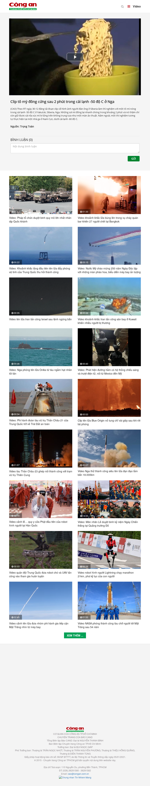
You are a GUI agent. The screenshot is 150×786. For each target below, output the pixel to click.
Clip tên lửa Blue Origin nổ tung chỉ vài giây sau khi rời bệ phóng (109, 422)
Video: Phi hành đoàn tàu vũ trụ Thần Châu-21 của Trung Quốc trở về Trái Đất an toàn (38, 422)
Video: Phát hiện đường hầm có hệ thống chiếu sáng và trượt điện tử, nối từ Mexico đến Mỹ (108, 371)
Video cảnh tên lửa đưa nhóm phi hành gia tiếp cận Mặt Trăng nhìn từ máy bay (38, 625)
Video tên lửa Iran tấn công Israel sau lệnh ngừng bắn (40, 319)
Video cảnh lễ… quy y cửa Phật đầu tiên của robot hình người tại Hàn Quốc (38, 523)
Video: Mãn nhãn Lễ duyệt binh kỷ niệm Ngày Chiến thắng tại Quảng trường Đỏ (108, 523)
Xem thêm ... (75, 635)
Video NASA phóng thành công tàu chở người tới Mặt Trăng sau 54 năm (108, 625)
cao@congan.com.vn (78, 773)
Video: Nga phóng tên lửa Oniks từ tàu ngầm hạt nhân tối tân (40, 371)
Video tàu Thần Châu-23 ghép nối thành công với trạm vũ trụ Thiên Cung (40, 473)
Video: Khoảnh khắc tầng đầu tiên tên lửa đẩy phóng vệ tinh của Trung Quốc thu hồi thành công (39, 270)
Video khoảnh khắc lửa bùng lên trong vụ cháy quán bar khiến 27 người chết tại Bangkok (108, 219)
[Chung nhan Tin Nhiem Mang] (75, 777)
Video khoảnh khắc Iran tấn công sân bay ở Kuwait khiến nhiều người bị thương (107, 321)
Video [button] (136, 6)
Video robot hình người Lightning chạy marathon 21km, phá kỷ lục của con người (106, 574)
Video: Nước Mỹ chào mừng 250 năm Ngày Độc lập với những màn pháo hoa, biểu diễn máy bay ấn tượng (109, 270)
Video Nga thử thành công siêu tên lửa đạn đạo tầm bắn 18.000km (108, 473)
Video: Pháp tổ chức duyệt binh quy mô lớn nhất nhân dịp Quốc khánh (40, 219)
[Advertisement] (75, 683)
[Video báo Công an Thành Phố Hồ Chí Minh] (23, 3)
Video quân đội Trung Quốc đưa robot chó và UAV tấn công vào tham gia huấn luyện (40, 574)
